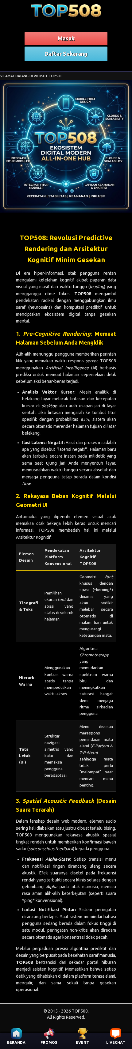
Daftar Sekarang (66, 54)
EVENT (82, 1042)
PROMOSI (50, 1042)
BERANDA (16, 1042)
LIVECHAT (115, 1042)
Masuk (66, 38)
